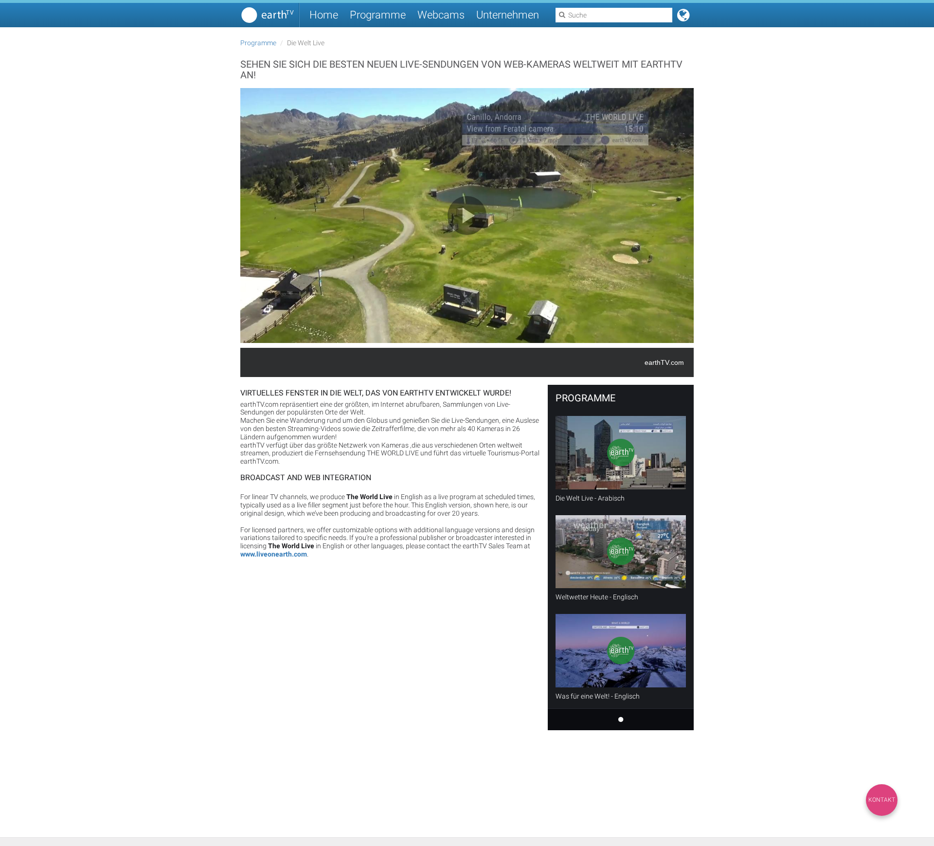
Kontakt (881, 799)
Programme (378, 15)
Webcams (441, 15)
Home (323, 15)
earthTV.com (664, 362)
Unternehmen (507, 15)
